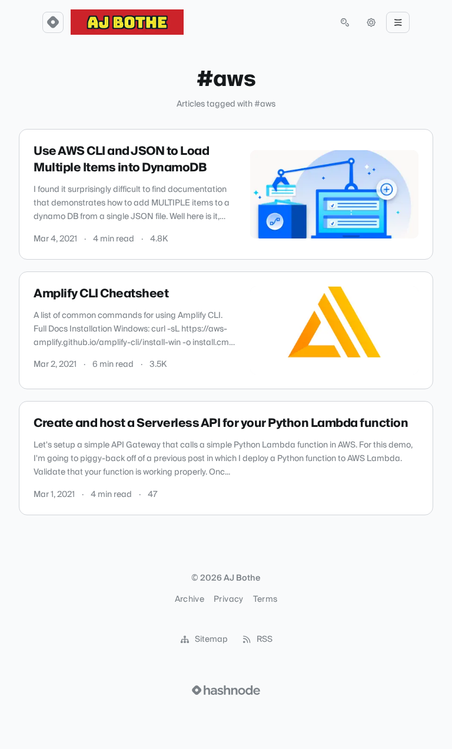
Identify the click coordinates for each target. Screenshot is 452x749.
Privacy (228, 599)
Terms (265, 599)
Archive (189, 599)
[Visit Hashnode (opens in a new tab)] (226, 690)
